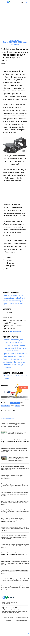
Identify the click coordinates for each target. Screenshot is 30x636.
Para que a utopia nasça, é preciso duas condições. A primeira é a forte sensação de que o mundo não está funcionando (15, 441)
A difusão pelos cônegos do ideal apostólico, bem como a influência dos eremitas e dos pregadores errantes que (14, 450)
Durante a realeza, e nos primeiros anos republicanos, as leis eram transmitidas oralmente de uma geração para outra (15, 563)
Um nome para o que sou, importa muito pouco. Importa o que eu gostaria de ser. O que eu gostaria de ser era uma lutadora (14, 485)
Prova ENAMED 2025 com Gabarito (15, 43)
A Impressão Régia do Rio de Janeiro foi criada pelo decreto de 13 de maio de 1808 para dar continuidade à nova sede (15, 511)
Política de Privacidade (21, 620)
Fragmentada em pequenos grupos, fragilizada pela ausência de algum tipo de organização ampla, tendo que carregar (15, 587)
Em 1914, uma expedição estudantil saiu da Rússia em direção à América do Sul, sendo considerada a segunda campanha (14, 537)
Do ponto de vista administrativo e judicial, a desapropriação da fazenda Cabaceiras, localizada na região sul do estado (15, 468)
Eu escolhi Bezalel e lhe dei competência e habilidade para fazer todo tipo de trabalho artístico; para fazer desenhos (15, 546)
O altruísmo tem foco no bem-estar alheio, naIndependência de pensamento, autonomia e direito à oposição (13, 477)
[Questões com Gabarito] (9, 3)
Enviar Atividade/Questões (21, 617)
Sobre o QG (8, 620)
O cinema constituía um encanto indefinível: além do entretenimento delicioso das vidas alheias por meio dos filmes (14, 494)
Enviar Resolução (8, 617)
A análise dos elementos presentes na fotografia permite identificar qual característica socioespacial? (18, 459)
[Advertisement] (15, 22)
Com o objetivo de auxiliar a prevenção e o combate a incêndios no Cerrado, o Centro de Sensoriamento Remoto (15, 503)
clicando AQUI (15, 331)
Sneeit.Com (18, 633)
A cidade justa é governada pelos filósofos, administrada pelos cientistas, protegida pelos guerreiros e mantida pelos (13, 520)
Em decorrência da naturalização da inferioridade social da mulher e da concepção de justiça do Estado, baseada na (15, 528)
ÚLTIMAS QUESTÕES (8, 418)
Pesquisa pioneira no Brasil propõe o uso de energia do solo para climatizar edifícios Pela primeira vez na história (14, 572)
